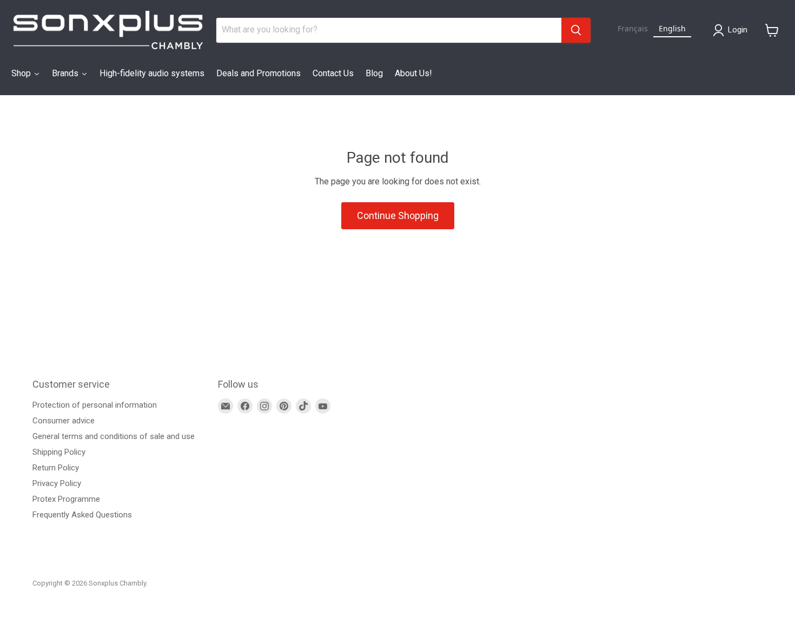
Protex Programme (66, 499)
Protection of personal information (94, 405)
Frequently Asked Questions (82, 515)
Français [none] (633, 28)
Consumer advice (63, 421)
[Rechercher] (576, 30)
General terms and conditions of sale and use (113, 436)
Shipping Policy (58, 452)
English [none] (672, 28)
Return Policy (55, 468)
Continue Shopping (398, 215)
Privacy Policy (56, 483)
